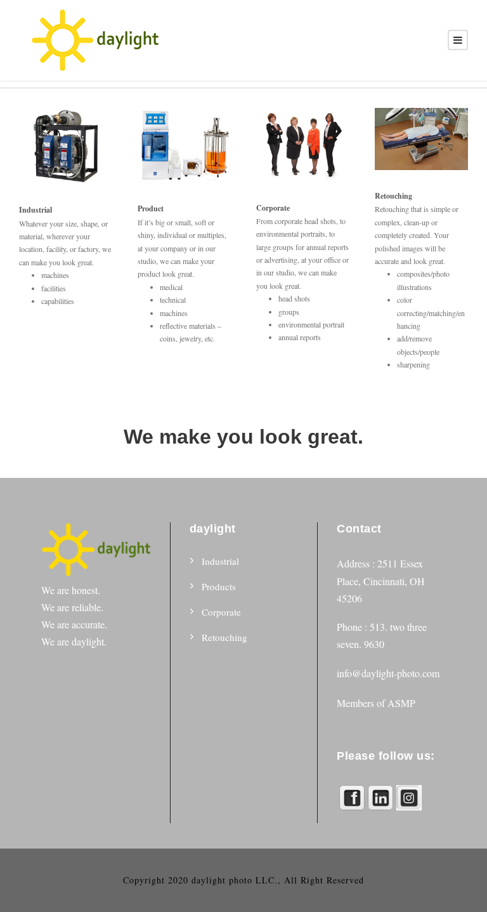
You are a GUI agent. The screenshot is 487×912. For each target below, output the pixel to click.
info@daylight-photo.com (388, 673)
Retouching (224, 637)
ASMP (401, 703)
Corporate (221, 611)
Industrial (220, 561)
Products (219, 586)
